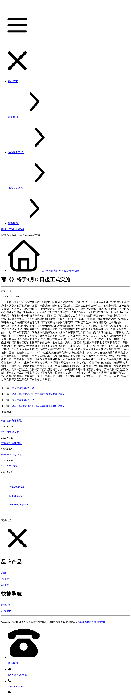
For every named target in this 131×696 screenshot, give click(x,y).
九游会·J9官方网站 (50, 270)
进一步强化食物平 (11, 454)
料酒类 (5, 585)
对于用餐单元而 (10, 432)
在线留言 (6, 611)
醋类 (3, 573)
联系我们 (6, 605)
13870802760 (16, 495)
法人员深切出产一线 (23, 388)
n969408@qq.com (18, 504)
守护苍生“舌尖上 (10, 466)
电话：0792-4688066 (12, 229)
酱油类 (5, 579)
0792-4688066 (16, 487)
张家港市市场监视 (11, 420)
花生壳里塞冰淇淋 (11, 443)
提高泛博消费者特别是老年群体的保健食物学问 (38, 394)
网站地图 (100, 622)
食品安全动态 (71, 270)
